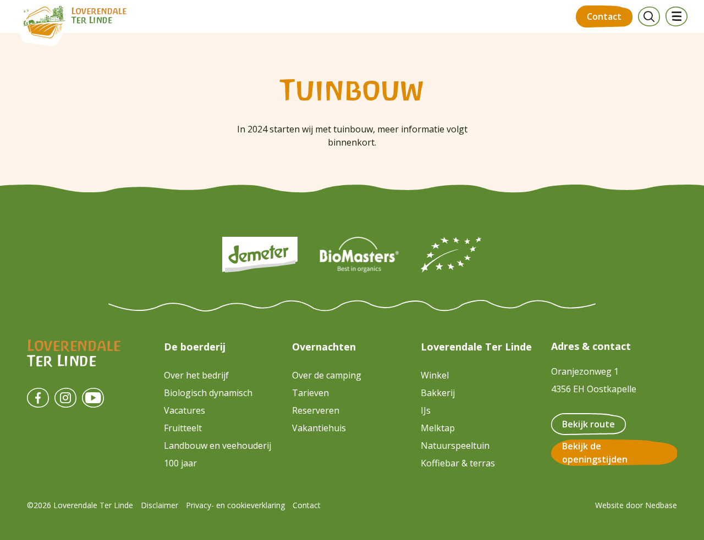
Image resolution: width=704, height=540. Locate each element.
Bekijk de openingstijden (595, 452)
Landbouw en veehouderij (217, 445)
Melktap (438, 428)
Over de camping (326, 375)
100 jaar (180, 463)
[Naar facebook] (38, 398)
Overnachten (324, 346)
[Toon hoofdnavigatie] (677, 16)
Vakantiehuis (319, 428)
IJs (426, 410)
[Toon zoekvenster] (649, 16)
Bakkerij (438, 393)
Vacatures (184, 410)
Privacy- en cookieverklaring (235, 505)
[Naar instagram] (65, 398)
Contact (604, 16)
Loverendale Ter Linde (476, 346)
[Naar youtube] (93, 398)
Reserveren (315, 410)
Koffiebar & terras (458, 463)
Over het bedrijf (196, 375)
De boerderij (195, 346)
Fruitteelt (183, 428)
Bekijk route (588, 424)
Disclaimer (159, 505)
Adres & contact (591, 346)
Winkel (435, 375)
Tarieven (310, 393)
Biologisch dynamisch (208, 393)
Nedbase (661, 505)
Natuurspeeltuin (455, 445)
